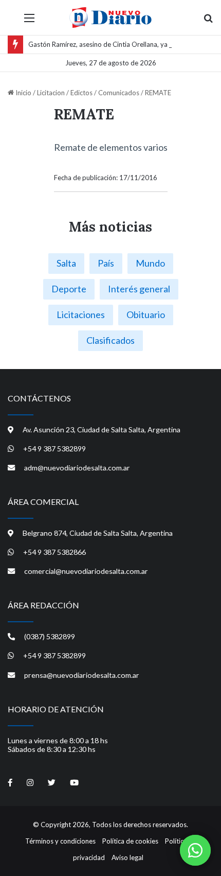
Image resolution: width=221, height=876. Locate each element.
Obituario (145, 314)
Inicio (22, 93)
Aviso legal (127, 857)
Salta (66, 263)
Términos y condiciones (60, 841)
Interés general (139, 288)
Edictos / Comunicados (104, 93)
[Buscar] (208, 21)
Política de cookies (130, 841)
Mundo (150, 263)
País (106, 263)
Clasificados (110, 340)
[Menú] (29, 21)
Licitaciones (81, 314)
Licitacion (51, 93)
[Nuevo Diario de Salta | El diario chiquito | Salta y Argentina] (110, 17)
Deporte (68, 288)
